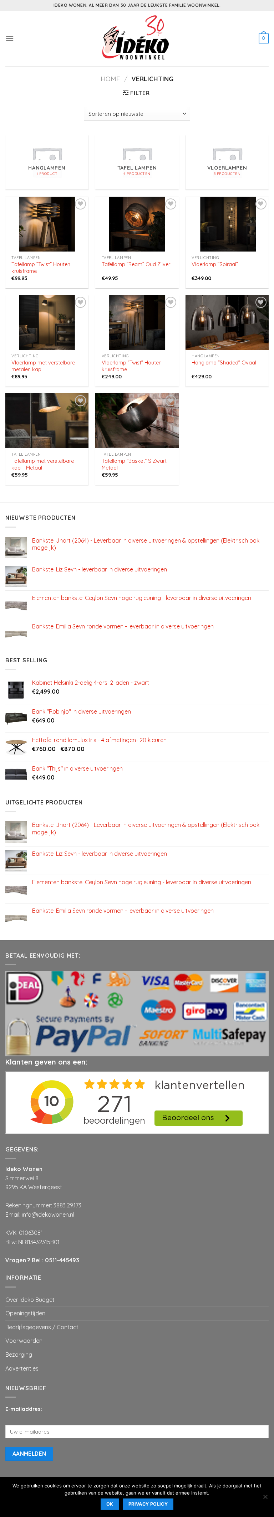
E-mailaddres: (23, 1409)
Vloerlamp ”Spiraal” (215, 264)
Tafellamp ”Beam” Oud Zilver (136, 264)
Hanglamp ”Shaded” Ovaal (224, 362)
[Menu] (9, 38)
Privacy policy (148, 1504)
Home (110, 79)
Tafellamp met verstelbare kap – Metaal (42, 464)
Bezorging (18, 1354)
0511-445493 (62, 1260)
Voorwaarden (23, 1340)
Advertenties (22, 1368)
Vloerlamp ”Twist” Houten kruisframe (132, 366)
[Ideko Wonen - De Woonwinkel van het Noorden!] (137, 38)
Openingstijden (25, 1313)
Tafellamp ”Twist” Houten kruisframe (40, 267)
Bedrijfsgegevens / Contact (41, 1327)
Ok (109, 1504)
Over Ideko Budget (30, 1299)
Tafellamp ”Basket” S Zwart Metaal (134, 464)
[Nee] (265, 1499)
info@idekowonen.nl (48, 1214)
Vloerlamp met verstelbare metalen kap (43, 366)
